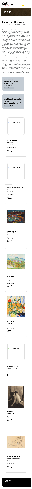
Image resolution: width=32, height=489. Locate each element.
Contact (6, 481)
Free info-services (9, 88)
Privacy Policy (8, 480)
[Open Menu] (12, 5)
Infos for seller (8, 106)
